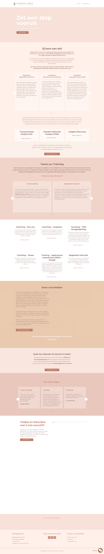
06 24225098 (15, 541)
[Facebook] (49, 537)
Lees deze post (27, 439)
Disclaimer (70, 539)
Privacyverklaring (72, 537)
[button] (90, 3)
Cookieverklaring (71, 541)
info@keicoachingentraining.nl (20, 543)
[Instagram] (52, 537)
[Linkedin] (55, 537)
